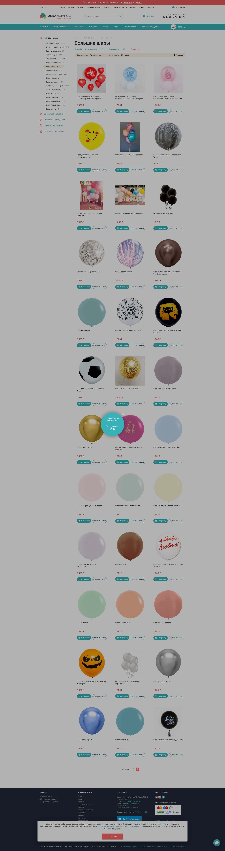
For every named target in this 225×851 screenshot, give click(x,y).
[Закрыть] (123, 414)
